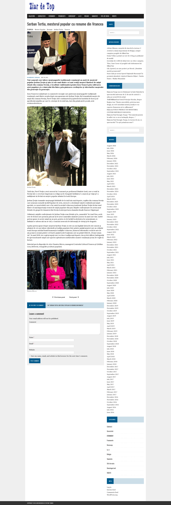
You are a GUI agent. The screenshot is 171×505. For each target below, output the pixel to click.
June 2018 (110, 351)
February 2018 (112, 361)
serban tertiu (58, 29)
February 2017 (112, 392)
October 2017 (112, 372)
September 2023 (113, 209)
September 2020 (113, 283)
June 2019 (110, 321)
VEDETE (114, 16)
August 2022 (111, 232)
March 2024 (111, 199)
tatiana (37, 77)
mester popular (40, 29)
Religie (86, 16)
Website (32, 350)
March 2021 (111, 267)
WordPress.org (112, 495)
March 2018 (111, 359)
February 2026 (112, 158)
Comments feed (112, 492)
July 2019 (110, 318)
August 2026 (111, 146)
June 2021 (110, 260)
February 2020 (112, 301)
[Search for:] (124, 32)
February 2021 (112, 270)
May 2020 (110, 293)
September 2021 (113, 252)
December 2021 (112, 245)
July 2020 (110, 288)
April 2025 (110, 184)
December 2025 (112, 163)
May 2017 (110, 384)
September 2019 (113, 313)
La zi (79, 16)
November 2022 (112, 224)
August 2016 (111, 407)
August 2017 (111, 377)
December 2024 (112, 189)
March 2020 (111, 298)
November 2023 (112, 204)
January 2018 (111, 364)
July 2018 (110, 349)
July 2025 (110, 176)
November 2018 (112, 339)
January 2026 (111, 161)
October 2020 (112, 280)
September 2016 (113, 405)
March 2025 (111, 186)
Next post (73, 297)
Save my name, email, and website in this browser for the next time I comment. (59, 356)
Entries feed (111, 490)
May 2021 (110, 262)
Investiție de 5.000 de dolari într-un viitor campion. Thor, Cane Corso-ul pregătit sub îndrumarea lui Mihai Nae (125, 63)
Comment (32, 322)
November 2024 (112, 191)
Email (31, 343)
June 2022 (110, 234)
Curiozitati (42, 16)
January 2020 (111, 303)
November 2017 (112, 369)
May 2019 (110, 323)
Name (31, 337)
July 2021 (110, 257)
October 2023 (112, 207)
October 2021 (112, 250)
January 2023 (111, 219)
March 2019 (111, 328)
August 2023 (111, 212)
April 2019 (110, 326)
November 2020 (112, 278)
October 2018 (112, 341)
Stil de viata (105, 16)
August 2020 (111, 285)
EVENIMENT (52, 16)
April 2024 (110, 196)
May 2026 (110, 153)
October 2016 (112, 402)
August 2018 (111, 346)
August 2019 (111, 316)
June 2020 (110, 290)
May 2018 (110, 354)
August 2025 (111, 174)
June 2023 (110, 214)
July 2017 (110, 379)
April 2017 (110, 387)
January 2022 (111, 242)
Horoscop (71, 16)
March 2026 (111, 156)
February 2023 (112, 217)
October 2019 (112, 311)
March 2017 (111, 389)
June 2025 (110, 179)
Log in (109, 487)
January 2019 (111, 333)
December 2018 (112, 336)
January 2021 (111, 273)
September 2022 (113, 229)
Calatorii (32, 16)
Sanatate (95, 16)
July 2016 (110, 410)
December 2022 (112, 222)
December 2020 (112, 275)
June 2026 (110, 151)
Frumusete (61, 16)
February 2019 (112, 331)
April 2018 (110, 356)
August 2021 (111, 255)
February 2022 (112, 240)
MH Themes (50, 503)
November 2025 (112, 166)
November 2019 (112, 308)
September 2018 (113, 344)
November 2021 (112, 247)
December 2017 (112, 367)
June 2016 (110, 412)
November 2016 (112, 400)
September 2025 (113, 171)
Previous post (59, 297)
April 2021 (110, 265)
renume (49, 29)
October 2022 (112, 227)
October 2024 (112, 194)
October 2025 (112, 168)
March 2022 (111, 237)
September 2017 (113, 374)
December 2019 (112, 306)
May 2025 (110, 181)
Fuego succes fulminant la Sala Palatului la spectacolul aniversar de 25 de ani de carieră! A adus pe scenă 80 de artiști (125, 94)
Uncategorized (111, 468)
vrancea (67, 29)
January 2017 (111, 394)
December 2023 (112, 202)
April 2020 (110, 295)
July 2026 (110, 148)
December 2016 (112, 397)
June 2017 (110, 382)
